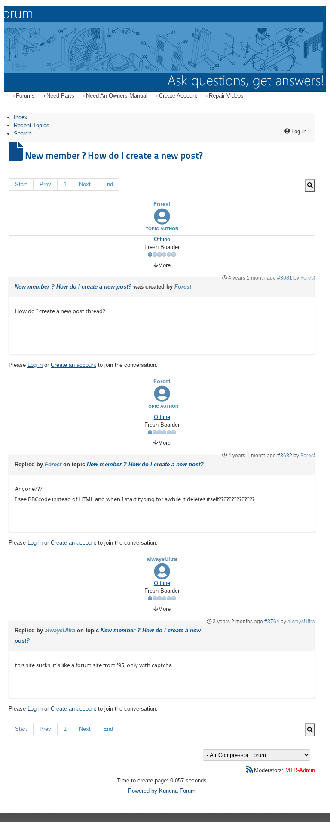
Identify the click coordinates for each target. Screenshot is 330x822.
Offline (162, 239)
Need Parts (60, 95)
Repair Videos (226, 95)
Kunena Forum (177, 791)
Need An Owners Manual (116, 95)
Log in (35, 365)
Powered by (142, 791)
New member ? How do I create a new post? (73, 286)
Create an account (73, 365)
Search (22, 133)
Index (21, 117)
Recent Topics (31, 125)
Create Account (178, 95)
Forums (25, 95)
